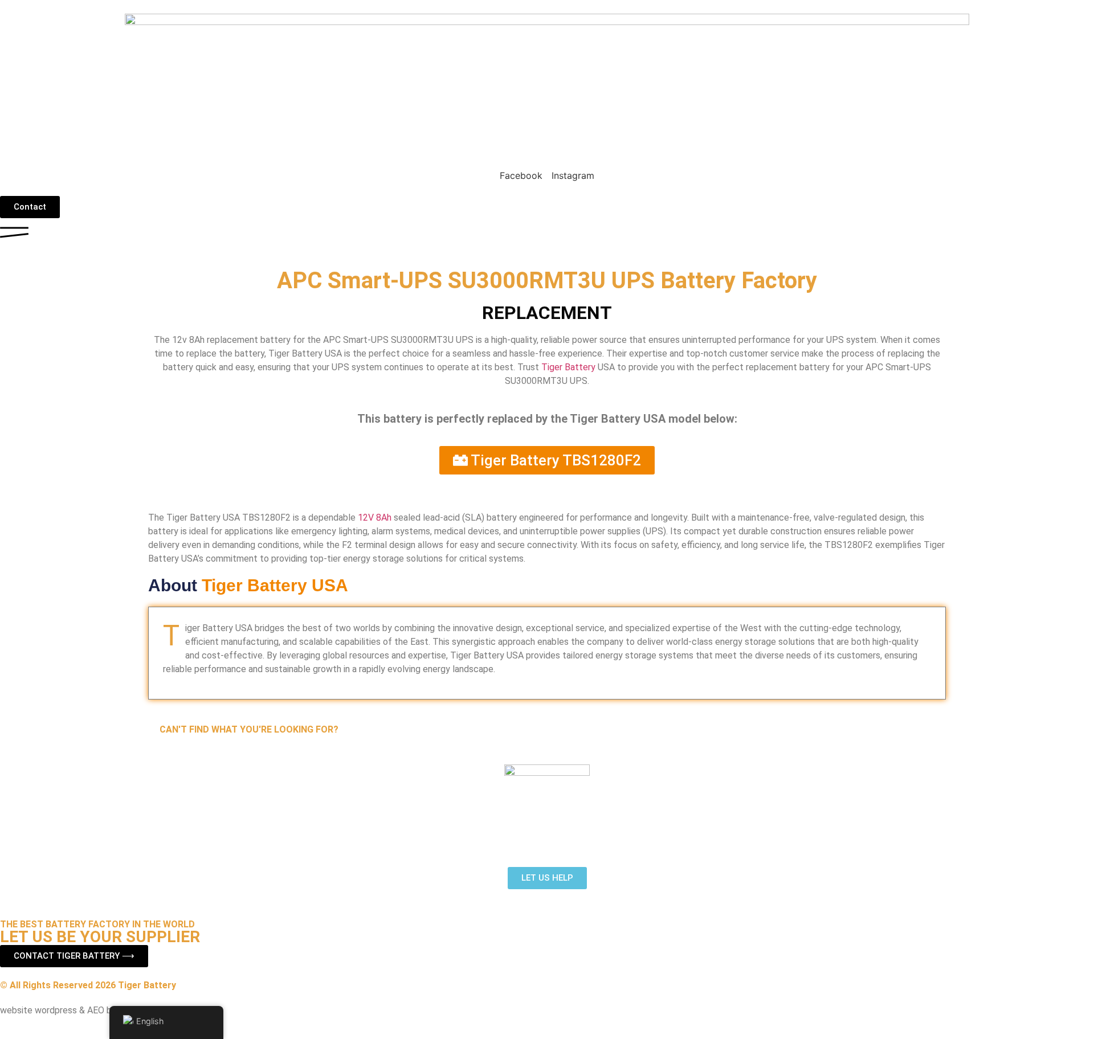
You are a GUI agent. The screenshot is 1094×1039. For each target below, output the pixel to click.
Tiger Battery (568, 367)
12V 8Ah (374, 517)
